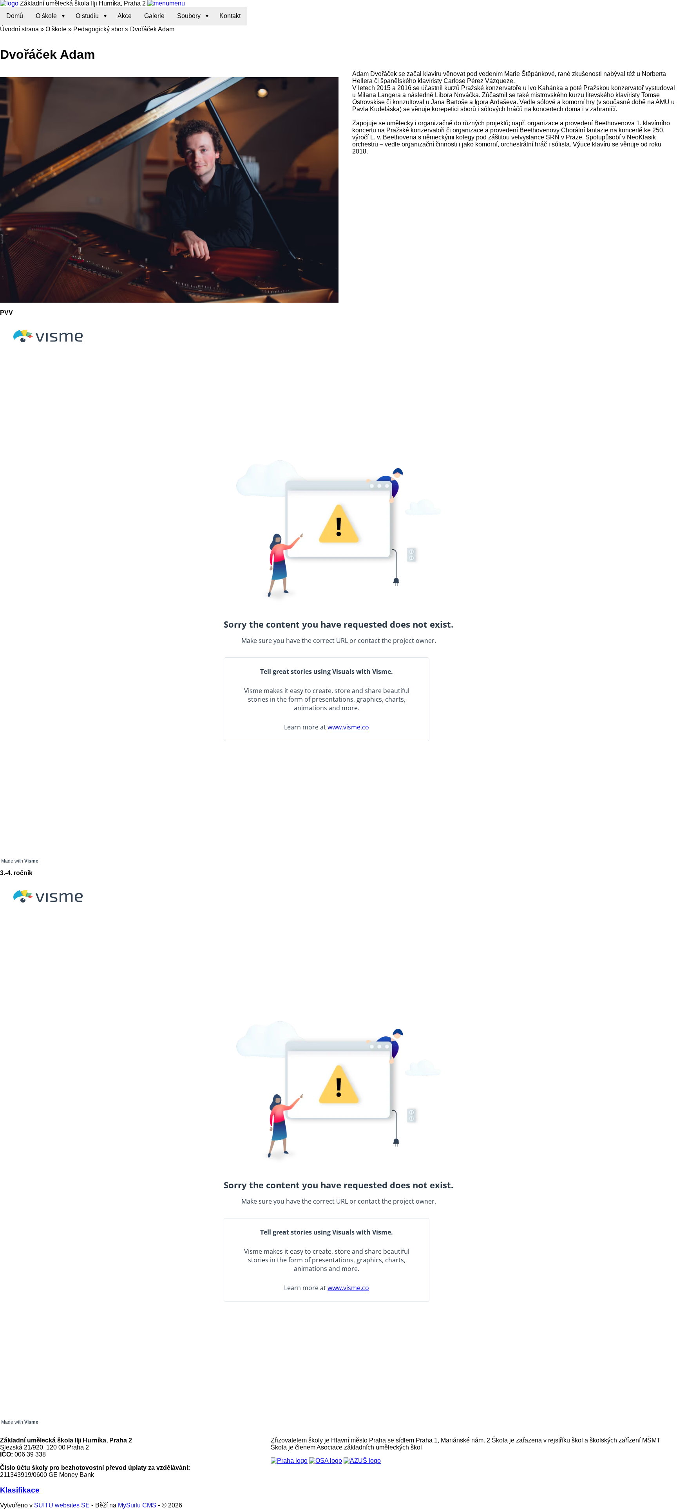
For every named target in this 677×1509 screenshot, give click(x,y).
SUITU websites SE (62, 1505)
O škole (46, 16)
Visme (31, 861)
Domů (14, 16)
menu (177, 3)
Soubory (189, 16)
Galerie (154, 16)
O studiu (87, 16)
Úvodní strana (19, 29)
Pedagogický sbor (98, 29)
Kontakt (230, 16)
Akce (125, 16)
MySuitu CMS (137, 1505)
